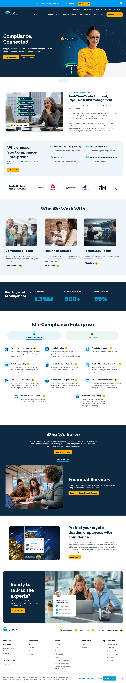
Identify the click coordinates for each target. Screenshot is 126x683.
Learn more (84, 3)
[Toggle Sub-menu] (42, 14)
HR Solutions (50, 265)
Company (58, 645)
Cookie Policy (20, 681)
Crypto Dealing (57, 348)
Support (83, 645)
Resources (84, 14)
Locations (111, 641)
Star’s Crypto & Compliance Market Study (102, 545)
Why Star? (13, 170)
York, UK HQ (110, 648)
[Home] (10, 633)
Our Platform (52, 14)
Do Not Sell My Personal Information (63, 668)
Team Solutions (12, 265)
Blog (30, 645)
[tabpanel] (63, 376)
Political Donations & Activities (104, 364)
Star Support (89, 9)
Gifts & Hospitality (18, 364)
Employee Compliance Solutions (83, 493)
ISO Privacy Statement (63, 660)
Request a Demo (114, 14)
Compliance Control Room (10, 650)
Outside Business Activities (62, 364)
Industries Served (63, 452)
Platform (7, 641)
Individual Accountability (31, 396)
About (57, 641)
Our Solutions (28, 57)
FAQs (56, 648)
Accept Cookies (109, 678)
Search (118, 10)
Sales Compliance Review (102, 380)
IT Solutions (89, 263)
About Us (97, 14)
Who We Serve (68, 14)
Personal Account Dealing (21, 348)
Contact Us (85, 648)
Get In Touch (86, 641)
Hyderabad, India (112, 654)
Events (31, 651)
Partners (100, 9)
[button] (65, 80)
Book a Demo (17, 611)
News (57, 657)
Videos (31, 654)
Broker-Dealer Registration (62, 380)
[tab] (34, 335)
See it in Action (11, 57)
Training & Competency (91, 396)
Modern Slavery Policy (62, 664)
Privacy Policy (59, 654)
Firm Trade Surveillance (20, 380)
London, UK (110, 657)
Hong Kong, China (113, 651)
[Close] (123, 678)
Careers (109, 9)
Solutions (37, 14)
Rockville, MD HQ (112, 645)
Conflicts (6, 654)
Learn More (75, 557)
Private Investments (100, 348)
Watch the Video (20, 125)
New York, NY (111, 660)
